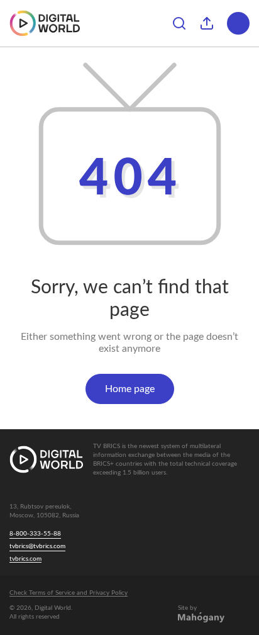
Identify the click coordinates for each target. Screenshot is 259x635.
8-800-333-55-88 (35, 534)
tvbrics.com (25, 559)
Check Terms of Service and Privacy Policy (68, 593)
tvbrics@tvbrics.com (37, 546)
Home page (130, 389)
